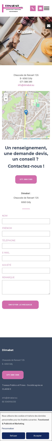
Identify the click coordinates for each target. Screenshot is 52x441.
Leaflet (25, 138)
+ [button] (6, 94)
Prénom (7, 228)
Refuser (13, 436)
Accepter (38, 436)
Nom (4, 216)
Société (6, 265)
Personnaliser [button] (8, 428)
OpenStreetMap (35, 138)
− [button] (6, 99)
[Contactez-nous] (48, 25)
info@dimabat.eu (26, 85)
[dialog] (26, 427)
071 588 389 (26, 179)
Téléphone (8, 240)
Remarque (8, 277)
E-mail (6, 252)
